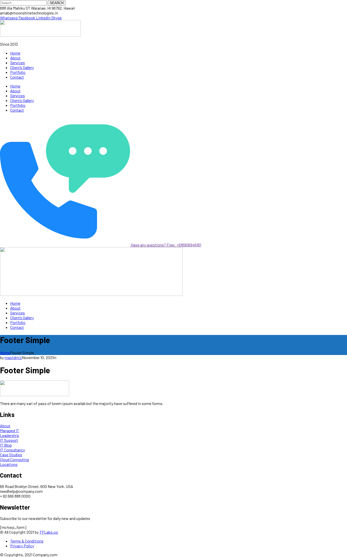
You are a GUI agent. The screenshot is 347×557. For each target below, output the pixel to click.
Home (5, 352)
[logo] (40, 35)
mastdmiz (13, 357)
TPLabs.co (48, 532)
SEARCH (57, 3)
